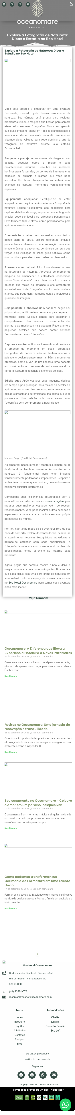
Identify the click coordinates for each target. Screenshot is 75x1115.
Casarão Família (55, 1026)
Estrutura (19, 1021)
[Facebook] (4, 4)
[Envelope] (28, 4)
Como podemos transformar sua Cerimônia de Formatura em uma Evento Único (37, 881)
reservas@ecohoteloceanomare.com (30, 997)
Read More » (11, 676)
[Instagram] (12, 4)
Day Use (20, 1026)
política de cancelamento (37, 1059)
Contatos (20, 1035)
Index (20, 1017)
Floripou (19, 1039)
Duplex (55, 1021)
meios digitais (56, 501)
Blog (19, 1043)
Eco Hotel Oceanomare (23, 582)
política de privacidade (37, 1053)
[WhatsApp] (65, 1104)
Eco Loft (55, 1030)
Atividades (20, 1030)
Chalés (55, 1017)
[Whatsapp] (20, 4)
